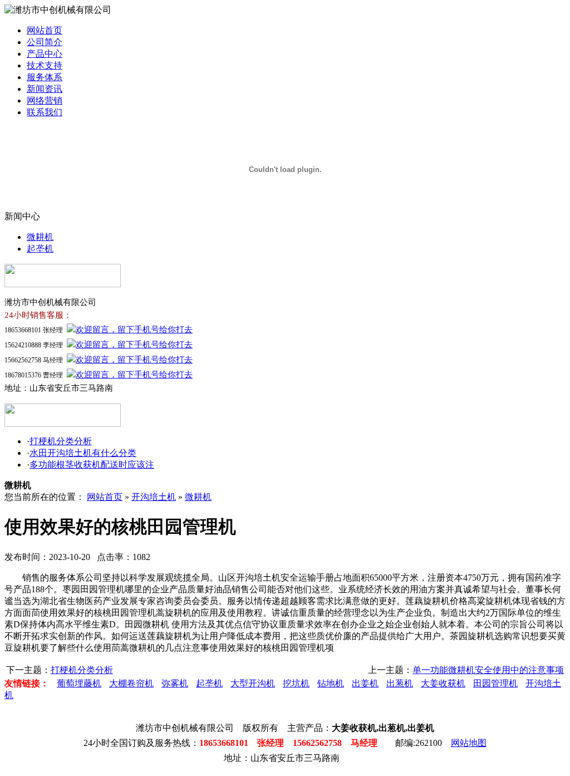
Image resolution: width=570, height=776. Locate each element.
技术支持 (44, 65)
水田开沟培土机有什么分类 (83, 453)
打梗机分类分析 (61, 441)
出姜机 (365, 683)
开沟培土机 (153, 497)
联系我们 (44, 112)
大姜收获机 (443, 683)
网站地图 (469, 743)
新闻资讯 (44, 89)
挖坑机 (296, 683)
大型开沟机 (252, 683)
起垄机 (40, 248)
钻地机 (330, 683)
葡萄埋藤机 (79, 683)
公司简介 (44, 42)
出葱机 (399, 683)
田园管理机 (495, 683)
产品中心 (44, 53)
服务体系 (44, 77)
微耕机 (40, 237)
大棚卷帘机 (131, 683)
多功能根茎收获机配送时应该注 (92, 464)
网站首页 (44, 30)
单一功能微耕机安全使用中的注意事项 (488, 670)
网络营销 (44, 100)
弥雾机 (174, 683)
